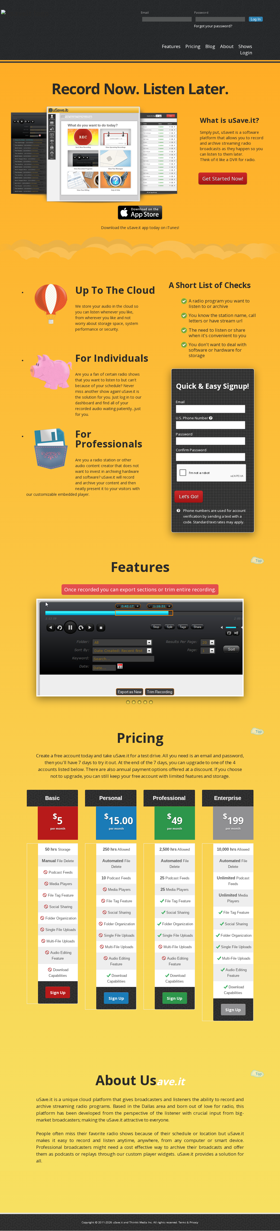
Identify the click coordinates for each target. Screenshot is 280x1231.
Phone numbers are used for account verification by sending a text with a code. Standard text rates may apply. (214, 516)
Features (171, 46)
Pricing (192, 46)
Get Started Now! (222, 178)
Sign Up (58, 992)
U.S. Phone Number (192, 418)
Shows (245, 46)
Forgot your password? (213, 25)
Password (201, 12)
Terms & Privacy (188, 1222)
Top (259, 560)
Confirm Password (191, 449)
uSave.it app (137, 227)
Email (145, 12)
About (227, 46)
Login (246, 52)
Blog (210, 46)
